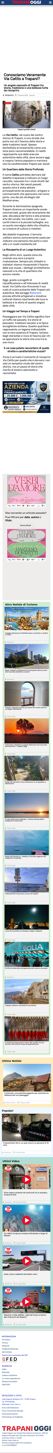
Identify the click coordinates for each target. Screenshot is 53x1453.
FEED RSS (6, 1385)
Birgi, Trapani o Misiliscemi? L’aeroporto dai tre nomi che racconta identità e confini (26, 671)
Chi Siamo (6, 1340)
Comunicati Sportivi (10, 1414)
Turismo (32, 95)
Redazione (9, 95)
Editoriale (6, 1372)
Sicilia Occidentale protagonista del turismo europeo (26, 968)
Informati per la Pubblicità (12, 1417)
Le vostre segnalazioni (11, 1378)
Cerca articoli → (26, 525)
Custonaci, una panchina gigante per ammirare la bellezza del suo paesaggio (25, 1094)
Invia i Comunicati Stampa (12, 1411)
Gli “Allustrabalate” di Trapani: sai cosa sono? (23, 1143)
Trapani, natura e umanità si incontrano (20, 1005)
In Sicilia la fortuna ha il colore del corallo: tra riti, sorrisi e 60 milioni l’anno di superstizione (24, 1043)
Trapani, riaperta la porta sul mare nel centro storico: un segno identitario (26, 708)
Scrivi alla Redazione (10, 1408)
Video (4, 1369)
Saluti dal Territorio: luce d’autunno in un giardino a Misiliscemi (25, 783)
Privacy (5, 1343)
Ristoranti (35, 292)
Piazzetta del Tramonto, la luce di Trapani (21, 894)
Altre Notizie (7, 1352)
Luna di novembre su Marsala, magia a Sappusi (23, 931)
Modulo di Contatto (9, 1381)
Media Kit (5, 1346)
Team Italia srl (15, 1404)
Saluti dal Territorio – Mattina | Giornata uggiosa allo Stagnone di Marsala (25, 857)
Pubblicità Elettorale (10, 1349)
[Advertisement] (26, 36)
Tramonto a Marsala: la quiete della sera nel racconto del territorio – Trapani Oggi (26, 745)
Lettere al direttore (9, 1375)
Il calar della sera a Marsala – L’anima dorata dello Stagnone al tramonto (24, 820)
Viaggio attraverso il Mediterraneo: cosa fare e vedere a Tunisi (26, 634)
